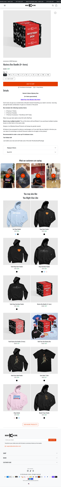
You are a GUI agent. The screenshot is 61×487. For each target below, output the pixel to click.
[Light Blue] (16, 234)
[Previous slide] (4, 197)
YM (9, 75)
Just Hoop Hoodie (17, 229)
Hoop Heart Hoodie (44, 229)
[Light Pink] (46, 272)
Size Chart (10, 78)
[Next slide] (56, 197)
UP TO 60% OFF (5, 1)
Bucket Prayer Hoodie (44, 413)
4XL (48, 75)
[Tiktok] (30, 470)
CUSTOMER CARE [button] (7, 462)
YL (14, 75)
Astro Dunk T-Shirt (44, 375)
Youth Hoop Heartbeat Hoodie (17, 304)
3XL (43, 75)
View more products (30, 424)
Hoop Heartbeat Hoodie (44, 266)
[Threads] (33, 470)
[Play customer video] (8, 175)
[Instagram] (27, 470)
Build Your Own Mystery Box (44, 341)
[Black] (18, 234)
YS (5, 75)
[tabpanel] (30, 313)
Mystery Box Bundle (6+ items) (44, 304)
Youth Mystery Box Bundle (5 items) (16, 341)
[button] (5, 5)
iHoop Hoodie (17, 413)
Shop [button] (4, 453)
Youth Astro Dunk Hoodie (17, 375)
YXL (18, 75)
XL (34, 75)
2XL (38, 75)
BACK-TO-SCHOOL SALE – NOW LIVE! (20, 1)
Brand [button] (4, 458)
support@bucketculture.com (14, 446)
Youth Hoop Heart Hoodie (17, 266)
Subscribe (52, 440)
